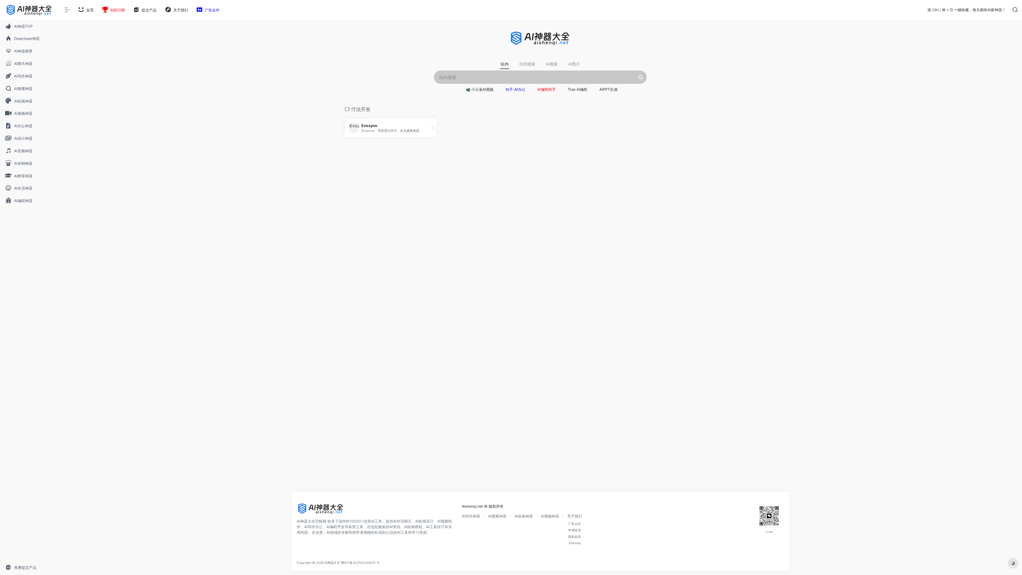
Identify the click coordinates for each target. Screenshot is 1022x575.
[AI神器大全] (321, 510)
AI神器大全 (332, 563)
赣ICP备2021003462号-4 (360, 563)
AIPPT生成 (608, 89)
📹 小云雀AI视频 (479, 89)
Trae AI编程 (577, 89)
